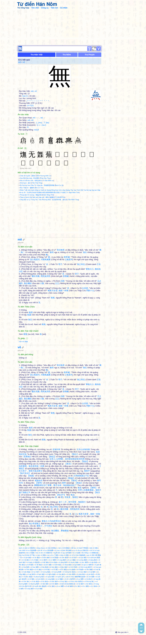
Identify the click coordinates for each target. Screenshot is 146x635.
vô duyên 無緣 (73, 562)
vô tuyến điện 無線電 (39, 586)
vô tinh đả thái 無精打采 (67, 584)
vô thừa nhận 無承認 (76, 581)
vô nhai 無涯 (61, 574)
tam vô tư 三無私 (53, 555)
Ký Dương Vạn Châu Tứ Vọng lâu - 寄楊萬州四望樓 (37, 185)
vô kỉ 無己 (55, 569)
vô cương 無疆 (82, 560)
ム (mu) (39, 123)
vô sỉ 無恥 (31, 579)
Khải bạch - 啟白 (25, 183)
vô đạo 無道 (93, 562)
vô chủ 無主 (26, 560)
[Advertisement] (73, 27)
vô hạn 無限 (35, 567)
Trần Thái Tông (37, 183)
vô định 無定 (57, 565)
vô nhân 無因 (70, 574)
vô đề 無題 (38, 565)
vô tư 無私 (51, 586)
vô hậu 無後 (44, 567)
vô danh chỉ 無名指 (33, 562)
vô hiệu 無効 (54, 567)
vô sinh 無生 (40, 579)
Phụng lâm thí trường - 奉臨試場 (31, 195)
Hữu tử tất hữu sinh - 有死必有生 (31, 180)
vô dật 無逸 (45, 562)
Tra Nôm (67, 54)
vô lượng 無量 (56, 572)
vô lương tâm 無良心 (70, 572)
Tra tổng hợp (23, 8)
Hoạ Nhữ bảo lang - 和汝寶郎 (29, 178)
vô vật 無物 (69, 586)
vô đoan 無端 (67, 565)
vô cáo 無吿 (83, 557)
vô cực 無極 (71, 560)
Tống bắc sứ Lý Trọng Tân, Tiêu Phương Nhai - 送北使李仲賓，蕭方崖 (43, 200)
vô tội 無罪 (80, 584)
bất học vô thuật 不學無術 (79, 548)
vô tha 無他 (44, 581)
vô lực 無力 (35, 572)
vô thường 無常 (34, 584)
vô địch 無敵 (47, 565)
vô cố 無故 (34, 560)
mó (36, 118)
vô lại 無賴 (71, 569)
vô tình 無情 (54, 584)
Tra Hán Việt (36, 54)
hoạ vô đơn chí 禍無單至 (44, 553)
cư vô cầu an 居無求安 (80, 550)
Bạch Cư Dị (59, 185)
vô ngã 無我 (31, 574)
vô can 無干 (73, 557)
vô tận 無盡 (35, 581)
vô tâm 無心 (26, 581)
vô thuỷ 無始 (63, 581)
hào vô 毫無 (30, 553)
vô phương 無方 (39, 577)
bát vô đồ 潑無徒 (64, 548)
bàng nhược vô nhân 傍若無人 (47, 548)
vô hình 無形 (73, 567)
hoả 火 (25, 96)
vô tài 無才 (88, 579)
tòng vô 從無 (64, 555)
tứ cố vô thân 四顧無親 (77, 555)
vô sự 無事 (79, 579)
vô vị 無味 (85, 586)
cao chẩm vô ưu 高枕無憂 (27, 550)
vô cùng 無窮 (61, 560)
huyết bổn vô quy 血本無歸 (62, 553)
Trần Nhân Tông (73, 200)
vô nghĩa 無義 (50, 574)
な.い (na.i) (41, 125)
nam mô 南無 (23, 341)
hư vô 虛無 (76, 553)
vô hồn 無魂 (29, 569)
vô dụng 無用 (63, 562)
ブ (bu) (46, 123)
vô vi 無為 (93, 586)
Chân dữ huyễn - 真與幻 (28, 176)
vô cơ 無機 (52, 560)
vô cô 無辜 (43, 560)
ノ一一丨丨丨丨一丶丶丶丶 (38, 101)
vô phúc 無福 (27, 577)
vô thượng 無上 (89, 581)
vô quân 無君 (50, 577)
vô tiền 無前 (44, 584)
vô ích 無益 (38, 569)
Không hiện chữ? (25, 168)
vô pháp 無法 (81, 574)
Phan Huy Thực (45, 178)
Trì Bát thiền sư (48, 180)
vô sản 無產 (90, 577)
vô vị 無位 (77, 586)
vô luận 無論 (26, 572)
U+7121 (30, 105)
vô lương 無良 (45, 572)
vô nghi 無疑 (40, 574)
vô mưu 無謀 (82, 572)
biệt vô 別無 (94, 548)
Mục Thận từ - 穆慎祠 (27, 188)
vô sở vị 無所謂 (69, 579)
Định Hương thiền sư (44, 176)
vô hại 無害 (25, 567)
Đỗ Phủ (62, 197)
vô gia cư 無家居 (87, 565)
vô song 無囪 (50, 579)
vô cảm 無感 (64, 557)
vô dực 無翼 (84, 562)
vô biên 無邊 (45, 557)
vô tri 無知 (88, 584)
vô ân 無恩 (36, 557)
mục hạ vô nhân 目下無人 (27, 555)
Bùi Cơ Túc (39, 188)
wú (42, 118)
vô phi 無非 (90, 574)
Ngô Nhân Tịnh (74, 192)
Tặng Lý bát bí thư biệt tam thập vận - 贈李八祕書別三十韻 (39, 197)
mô (19, 62)
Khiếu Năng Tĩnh (47, 195)
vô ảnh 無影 (27, 557)
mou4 (36, 130)
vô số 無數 (59, 579)
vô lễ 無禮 (80, 569)
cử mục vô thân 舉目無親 (63, 550)
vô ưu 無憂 (60, 586)
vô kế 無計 (46, 569)
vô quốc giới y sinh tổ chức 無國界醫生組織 (70, 577)
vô (24, 62)
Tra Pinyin (90, 54)
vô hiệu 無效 (63, 567)
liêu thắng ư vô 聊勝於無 (90, 553)
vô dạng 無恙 (92, 560)
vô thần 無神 (53, 581)
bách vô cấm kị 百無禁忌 (27, 548)
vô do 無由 (53, 562)
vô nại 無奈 (91, 572)
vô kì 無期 (63, 569)
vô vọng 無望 (29, 588)
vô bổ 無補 (54, 557)
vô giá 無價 (76, 565)
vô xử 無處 (38, 588)
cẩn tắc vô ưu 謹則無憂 (45, 550)
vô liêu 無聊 (88, 569)
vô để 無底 (29, 565)
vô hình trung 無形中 (85, 567)
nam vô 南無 (41, 555)
